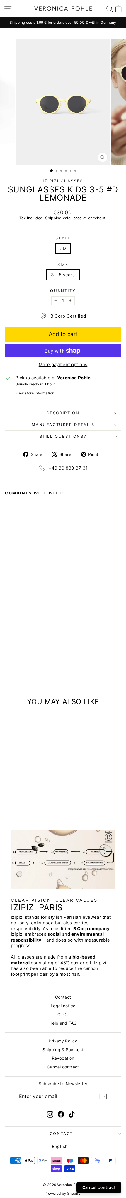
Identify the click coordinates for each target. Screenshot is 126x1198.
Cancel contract (63, 1066)
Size (62, 264)
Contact (63, 996)
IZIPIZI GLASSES (63, 180)
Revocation (63, 1058)
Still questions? (63, 436)
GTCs (63, 1014)
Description (63, 413)
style (63, 238)
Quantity (63, 290)
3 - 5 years (63, 274)
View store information (34, 393)
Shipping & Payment (63, 1049)
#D (63, 248)
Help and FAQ (63, 1023)
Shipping (53, 218)
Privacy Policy (63, 1040)
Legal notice (63, 1005)
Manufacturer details (63, 424)
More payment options (63, 364)
